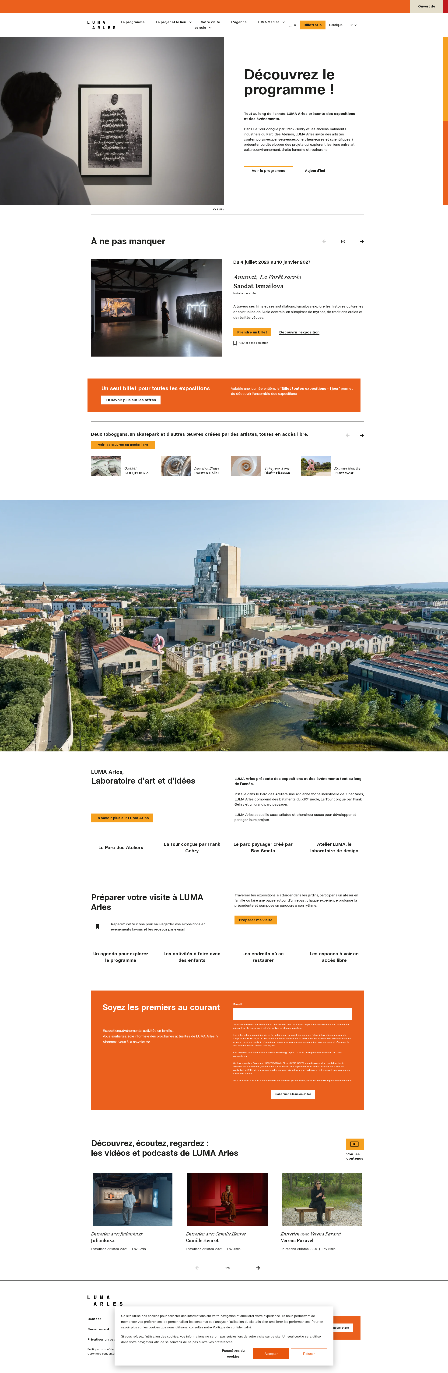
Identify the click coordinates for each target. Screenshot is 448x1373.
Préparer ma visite (256, 920)
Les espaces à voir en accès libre (334, 957)
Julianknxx (103, 1241)
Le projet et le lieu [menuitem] (171, 22)
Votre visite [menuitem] (210, 22)
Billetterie (313, 25)
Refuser (309, 1353)
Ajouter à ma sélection (253, 342)
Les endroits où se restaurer (263, 957)
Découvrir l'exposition (299, 332)
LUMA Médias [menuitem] (269, 22)
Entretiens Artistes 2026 (109, 1249)
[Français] (353, 25)
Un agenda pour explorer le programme (120, 957)
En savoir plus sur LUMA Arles (122, 818)
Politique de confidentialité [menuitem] (105, 1349)
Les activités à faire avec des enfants (192, 957)
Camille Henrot (202, 1241)
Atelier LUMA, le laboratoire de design (334, 847)
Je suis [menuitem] (200, 27)
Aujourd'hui (315, 171)
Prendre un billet (252, 332)
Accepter (271, 1353)
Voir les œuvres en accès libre (123, 444)
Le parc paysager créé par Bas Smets (263, 847)
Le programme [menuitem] (133, 22)
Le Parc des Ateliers (120, 847)
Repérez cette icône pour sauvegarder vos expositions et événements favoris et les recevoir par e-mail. (158, 926)
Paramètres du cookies (233, 1353)
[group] (122, 466)
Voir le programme (268, 171)
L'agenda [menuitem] (239, 22)
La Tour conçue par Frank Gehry (192, 847)
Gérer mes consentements (105, 1353)
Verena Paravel (297, 1241)
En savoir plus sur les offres (131, 400)
